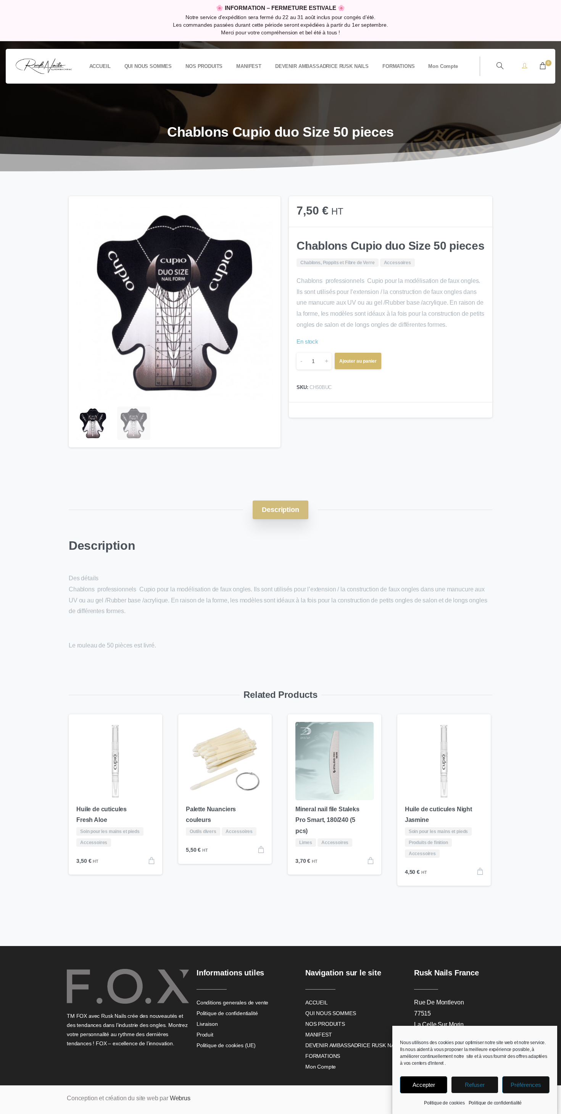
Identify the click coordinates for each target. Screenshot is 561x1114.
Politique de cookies (444, 1103)
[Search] (500, 66)
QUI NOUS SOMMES (330, 1013)
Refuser (475, 1085)
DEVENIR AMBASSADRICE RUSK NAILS (353, 1045)
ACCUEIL (316, 1002)
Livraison (207, 1024)
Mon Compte (320, 1067)
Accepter (424, 1085)
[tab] (280, 509)
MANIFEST (318, 1035)
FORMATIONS (322, 1056)
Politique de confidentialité (495, 1103)
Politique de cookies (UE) (226, 1045)
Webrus (180, 1098)
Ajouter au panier (358, 361)
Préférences (526, 1085)
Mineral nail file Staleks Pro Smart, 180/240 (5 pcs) (327, 820)
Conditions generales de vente (232, 1002)
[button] (267, 209)
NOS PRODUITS (325, 1024)
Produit (205, 1035)
